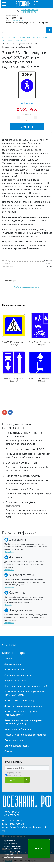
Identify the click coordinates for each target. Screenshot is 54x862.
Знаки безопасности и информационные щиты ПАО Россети (25, 693)
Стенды (8, 751)
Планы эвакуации (13, 740)
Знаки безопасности (14, 669)
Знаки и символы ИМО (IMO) (19, 700)
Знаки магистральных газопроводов (23, 705)
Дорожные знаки (13, 663)
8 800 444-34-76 (29, 9)
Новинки (8, 658)
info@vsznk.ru (17, 20)
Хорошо (39, 848)
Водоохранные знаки (15, 680)
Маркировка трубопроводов (18, 729)
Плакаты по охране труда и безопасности (25, 734)
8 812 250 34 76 (28, 12)
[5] (32, 102)
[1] (22, 102)
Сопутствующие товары (16, 745)
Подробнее (9, 552)
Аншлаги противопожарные (18, 674)
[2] (25, 102)
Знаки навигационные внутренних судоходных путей (22, 713)
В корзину (27, 126)
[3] (27, 102)
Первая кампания (14, 775)
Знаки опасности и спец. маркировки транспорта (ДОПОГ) (23, 722)
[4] (30, 102)
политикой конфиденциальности (13, 855)
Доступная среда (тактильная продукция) (25, 686)
